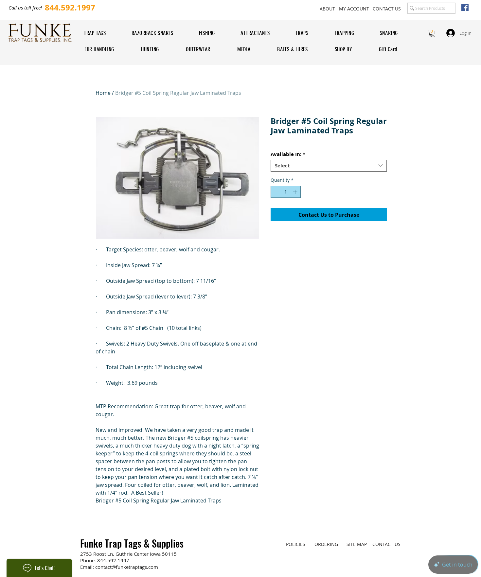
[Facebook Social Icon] (465, 7)
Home (103, 92)
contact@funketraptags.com (126, 567)
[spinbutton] (286, 191)
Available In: (288, 154)
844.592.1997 (113, 560)
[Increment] (296, 191)
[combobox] (329, 166)
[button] (432, 33)
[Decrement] (276, 191)
